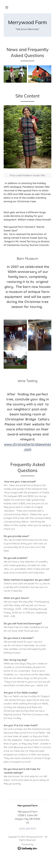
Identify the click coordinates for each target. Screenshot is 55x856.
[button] (7, 7)
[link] (27, 22)
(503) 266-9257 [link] (27, 828)
